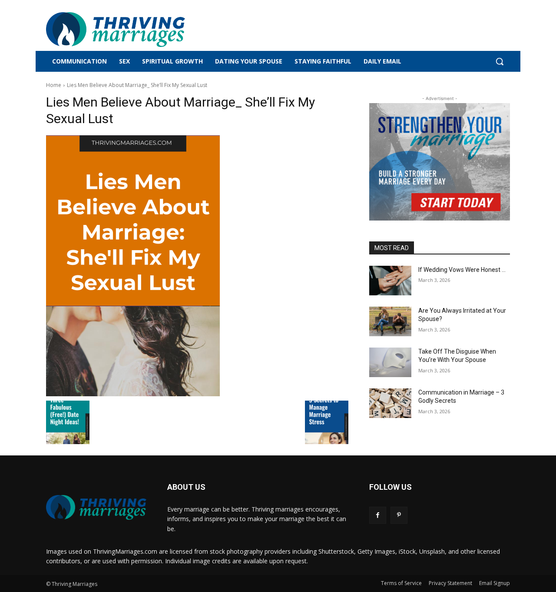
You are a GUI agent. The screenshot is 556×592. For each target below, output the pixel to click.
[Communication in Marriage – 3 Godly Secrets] (390, 403)
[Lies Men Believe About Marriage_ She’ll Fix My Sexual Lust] (197, 265)
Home (53, 85)
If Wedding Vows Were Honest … (462, 269)
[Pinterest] (399, 515)
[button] (499, 61)
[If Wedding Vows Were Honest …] (390, 280)
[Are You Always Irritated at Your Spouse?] (390, 321)
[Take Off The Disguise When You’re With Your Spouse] (390, 362)
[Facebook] (377, 515)
